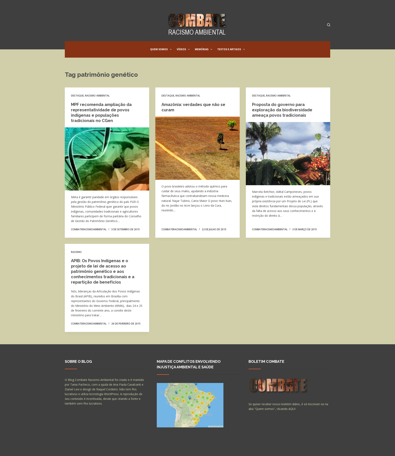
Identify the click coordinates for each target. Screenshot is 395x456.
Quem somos (159, 49)
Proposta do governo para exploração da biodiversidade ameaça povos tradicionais (282, 110)
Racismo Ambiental (97, 95)
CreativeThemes (137, 449)
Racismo (76, 252)
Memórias (201, 49)
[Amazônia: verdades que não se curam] (197, 148)
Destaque (77, 95)
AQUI (291, 409)
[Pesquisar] (328, 24)
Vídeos (181, 49)
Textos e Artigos (229, 49)
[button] (170, 49)
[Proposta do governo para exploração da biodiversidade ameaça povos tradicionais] (288, 153)
